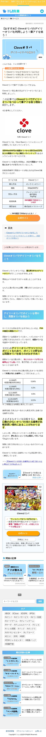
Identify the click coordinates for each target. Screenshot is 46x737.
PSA (33, 613)
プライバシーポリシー (24, 731)
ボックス (32, 629)
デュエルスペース (22, 625)
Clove (16, 613)
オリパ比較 (36, 617)
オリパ (9, 617)
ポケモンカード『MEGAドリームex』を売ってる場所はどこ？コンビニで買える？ (32, 686)
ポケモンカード (34, 566)
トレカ (36, 625)
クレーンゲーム (27, 621)
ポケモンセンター (13, 632)
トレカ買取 (11, 629)
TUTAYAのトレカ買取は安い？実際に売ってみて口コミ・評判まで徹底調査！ (32, 698)
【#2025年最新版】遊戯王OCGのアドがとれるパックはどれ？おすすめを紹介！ (14, 580)
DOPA (24, 613)
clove (23, 218)
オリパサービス (21, 617)
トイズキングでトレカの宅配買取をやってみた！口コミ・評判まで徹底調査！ (32, 661)
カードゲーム (11, 621)
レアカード (29, 632)
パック (22, 629)
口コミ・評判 (11, 636)
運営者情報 (10, 731)
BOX (8, 613)
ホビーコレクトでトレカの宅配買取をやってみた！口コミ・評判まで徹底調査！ (32, 673)
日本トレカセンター (14, 640)
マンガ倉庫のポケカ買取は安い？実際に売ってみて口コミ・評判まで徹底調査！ (32, 711)
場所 (23, 636)
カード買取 (7, 657)
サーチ (9, 625)
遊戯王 (7, 566)
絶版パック (31, 640)
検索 (40, 601)
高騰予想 (10, 644)
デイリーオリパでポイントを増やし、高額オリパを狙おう (23, 237)
